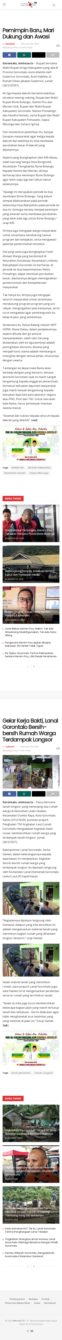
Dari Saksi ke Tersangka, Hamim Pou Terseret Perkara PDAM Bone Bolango (30, 532)
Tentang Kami (17, 1299)
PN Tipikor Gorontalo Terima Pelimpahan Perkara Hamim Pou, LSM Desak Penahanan (31, 654)
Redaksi (10, 43)
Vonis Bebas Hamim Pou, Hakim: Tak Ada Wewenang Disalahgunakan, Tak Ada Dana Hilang (30, 632)
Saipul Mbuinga (39, 473)
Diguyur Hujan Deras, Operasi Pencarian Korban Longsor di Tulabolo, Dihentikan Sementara (30, 1171)
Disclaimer (50, 1303)
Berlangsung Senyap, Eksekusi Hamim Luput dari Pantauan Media (29, 573)
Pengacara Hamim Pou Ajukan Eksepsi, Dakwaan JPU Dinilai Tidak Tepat (28, 644)
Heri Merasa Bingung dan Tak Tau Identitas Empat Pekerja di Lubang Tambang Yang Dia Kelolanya (27, 1211)
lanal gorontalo (20, 1072)
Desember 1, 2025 (15, 1138)
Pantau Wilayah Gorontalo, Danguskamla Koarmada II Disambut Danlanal (29, 1254)
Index (37, 1303)
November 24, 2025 (16, 620)
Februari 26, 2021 (30, 43)
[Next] (34, 666)
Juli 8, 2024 (12, 1220)
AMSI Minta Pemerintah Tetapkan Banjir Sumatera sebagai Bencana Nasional (31, 1132)
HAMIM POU (17, 467)
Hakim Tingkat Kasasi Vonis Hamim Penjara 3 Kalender (27, 613)
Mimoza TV (19, 1320)
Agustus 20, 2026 (15, 538)
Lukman (10, 746)
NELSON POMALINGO (39, 467)
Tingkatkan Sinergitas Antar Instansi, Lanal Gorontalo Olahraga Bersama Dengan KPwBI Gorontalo (31, 1242)
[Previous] (27, 666)
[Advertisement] (31, 17)
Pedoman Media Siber (17, 1303)
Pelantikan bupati (14, 473)
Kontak (45, 1299)
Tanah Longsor (43, 1072)
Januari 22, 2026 (15, 579)
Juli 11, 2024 (12, 1179)
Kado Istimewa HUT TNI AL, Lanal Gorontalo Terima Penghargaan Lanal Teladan (30, 1230)
